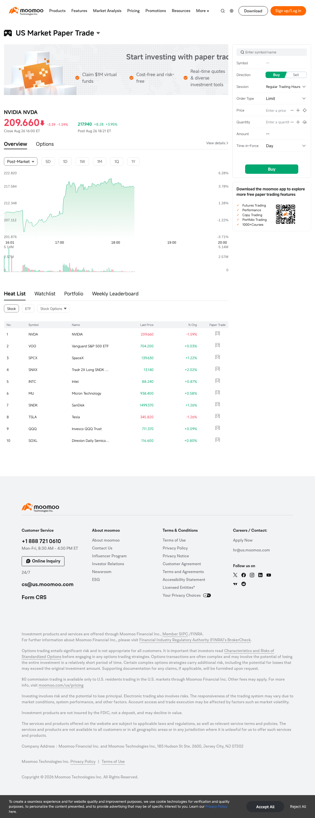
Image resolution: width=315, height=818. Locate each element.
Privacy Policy (216, 806)
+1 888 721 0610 (41, 541)
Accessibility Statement (184, 579)
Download (253, 11)
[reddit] (243, 584)
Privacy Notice (176, 556)
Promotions (155, 11)
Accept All (265, 806)
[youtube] (269, 575)
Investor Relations (108, 564)
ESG (96, 579)
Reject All (298, 806)
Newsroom (101, 572)
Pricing (133, 11)
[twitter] (235, 575)
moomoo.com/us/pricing (61, 685)
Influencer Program (109, 556)
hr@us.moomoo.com (251, 550)
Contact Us (102, 548)
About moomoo (106, 540)
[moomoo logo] (26, 10)
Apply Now (243, 540)
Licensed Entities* (179, 587)
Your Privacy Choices (182, 595)
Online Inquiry (46, 561)
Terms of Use (174, 540)
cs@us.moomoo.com (48, 584)
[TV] (235, 584)
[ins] (252, 575)
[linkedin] (260, 575)
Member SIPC (175, 634)
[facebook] (243, 575)
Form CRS (34, 597)
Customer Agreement (182, 564)
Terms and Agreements (183, 572)
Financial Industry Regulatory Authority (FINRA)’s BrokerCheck (195, 640)
